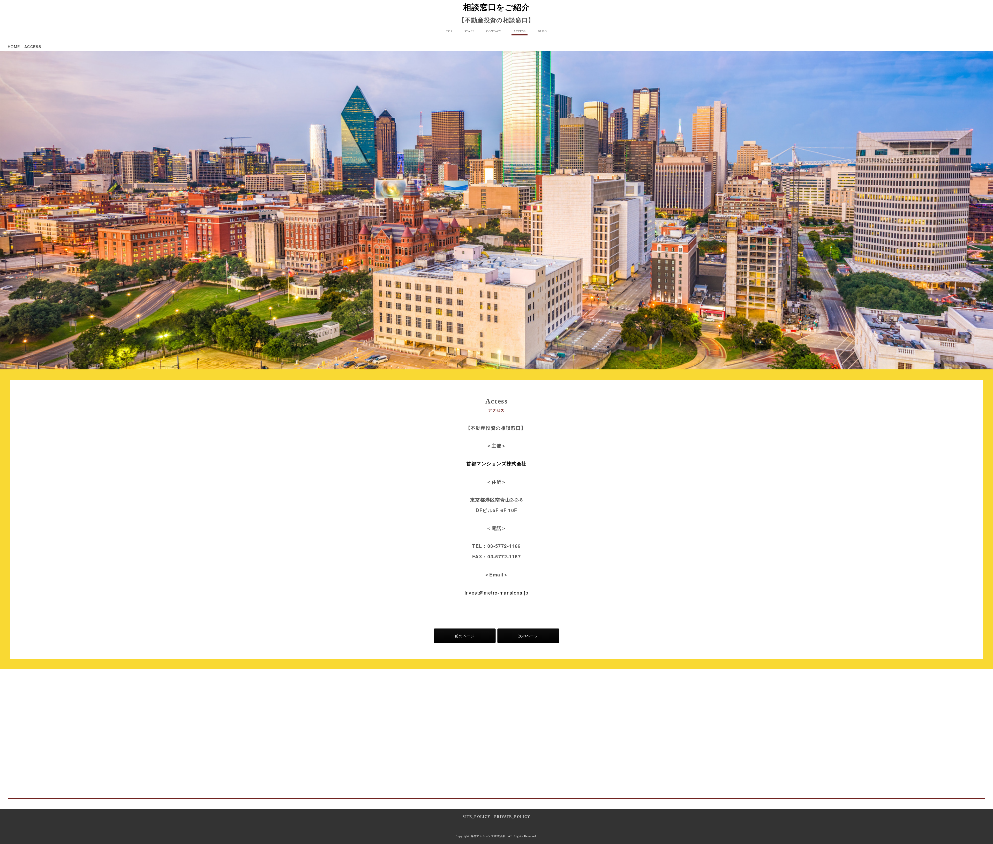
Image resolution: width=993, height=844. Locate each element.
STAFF (469, 31)
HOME (14, 46)
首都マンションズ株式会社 (497, 463)
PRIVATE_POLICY (512, 817)
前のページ (465, 635)
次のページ (528, 635)
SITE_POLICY (476, 817)
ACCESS (520, 31)
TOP (449, 31)
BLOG (542, 31)
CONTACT (493, 31)
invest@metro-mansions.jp (497, 592)
